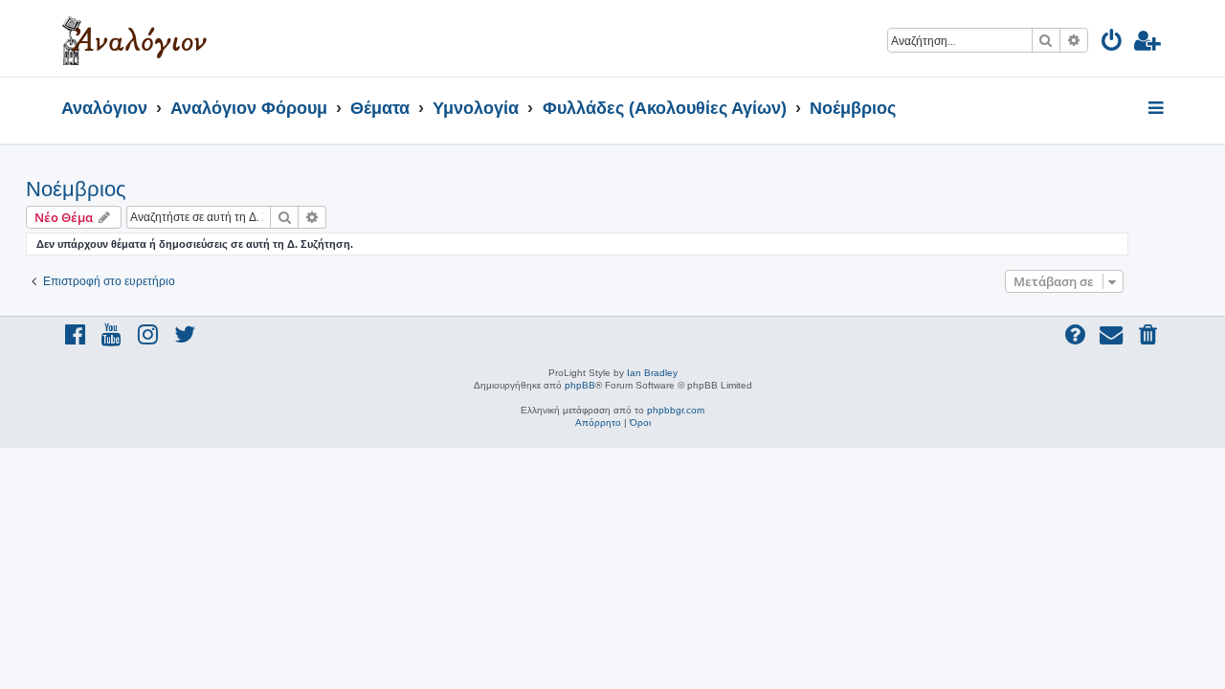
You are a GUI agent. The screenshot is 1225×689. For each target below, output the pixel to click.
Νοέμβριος (76, 189)
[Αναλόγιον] (134, 38)
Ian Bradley (652, 372)
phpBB (580, 385)
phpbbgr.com (675, 410)
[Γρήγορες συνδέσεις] (1158, 109)
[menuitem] (1112, 43)
